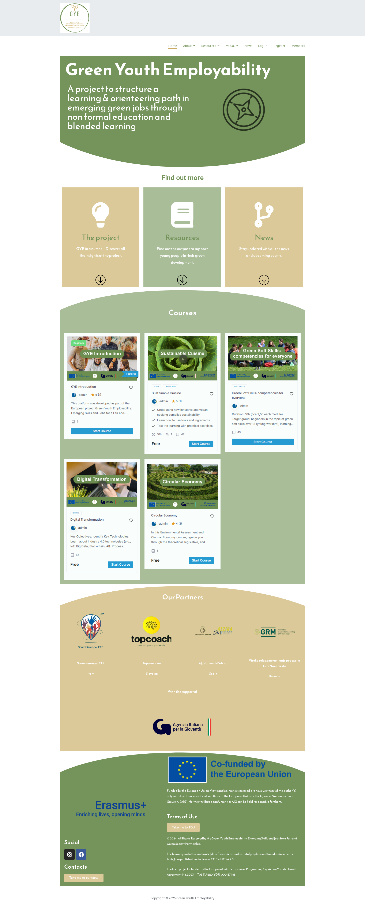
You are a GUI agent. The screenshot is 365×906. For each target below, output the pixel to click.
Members (298, 46)
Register (279, 46)
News (248, 46)
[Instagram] (69, 854)
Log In (262, 46)
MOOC (230, 46)
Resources (208, 46)
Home (172, 46)
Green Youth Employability (195, 898)
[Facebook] (81, 854)
